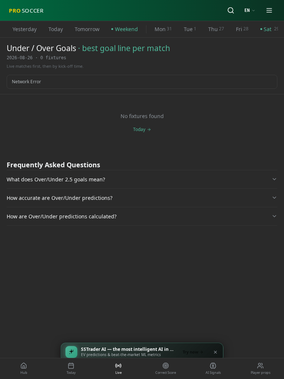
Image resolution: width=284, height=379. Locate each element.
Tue (190, 29)
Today (55, 29)
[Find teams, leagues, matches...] (231, 10)
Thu (216, 29)
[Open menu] (269, 10)
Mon (163, 29)
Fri (242, 29)
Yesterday (25, 29)
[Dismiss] (215, 352)
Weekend (126, 29)
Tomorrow (87, 29)
